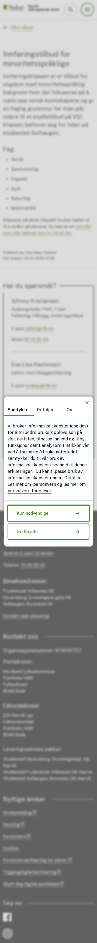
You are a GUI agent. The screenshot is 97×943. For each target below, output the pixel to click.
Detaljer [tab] (45, 409)
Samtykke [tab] (18, 409)
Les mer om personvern (32, 484)
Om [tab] (70, 409)
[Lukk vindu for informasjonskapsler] (87, 402)
